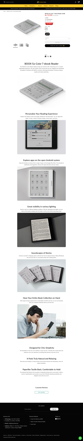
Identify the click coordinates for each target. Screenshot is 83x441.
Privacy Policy (29, 435)
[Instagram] (58, 419)
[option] (22, 8)
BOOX (47, 17)
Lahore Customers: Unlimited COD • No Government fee (22, 8)
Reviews (52, 6)
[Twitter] (60, 419)
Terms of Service (50, 435)
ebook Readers (50, 19)
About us (5, 435)
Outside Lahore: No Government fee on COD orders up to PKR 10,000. (60, 8)
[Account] (75, 2)
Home (26, 6)
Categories (32, 6)
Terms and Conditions (17, 435)
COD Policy (10, 435)
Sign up (54, 409)
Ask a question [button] (41, 392)
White (46, 29)
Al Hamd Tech (12, 437)
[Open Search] (4, 2)
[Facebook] (56, 419)
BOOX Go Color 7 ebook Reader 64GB (14, 11)
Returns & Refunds (35, 435)
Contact (45, 6)
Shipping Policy (43, 435)
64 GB (47, 34)
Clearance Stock (57, 435)
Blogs (57, 6)
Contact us (24, 435)
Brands (40, 6)
